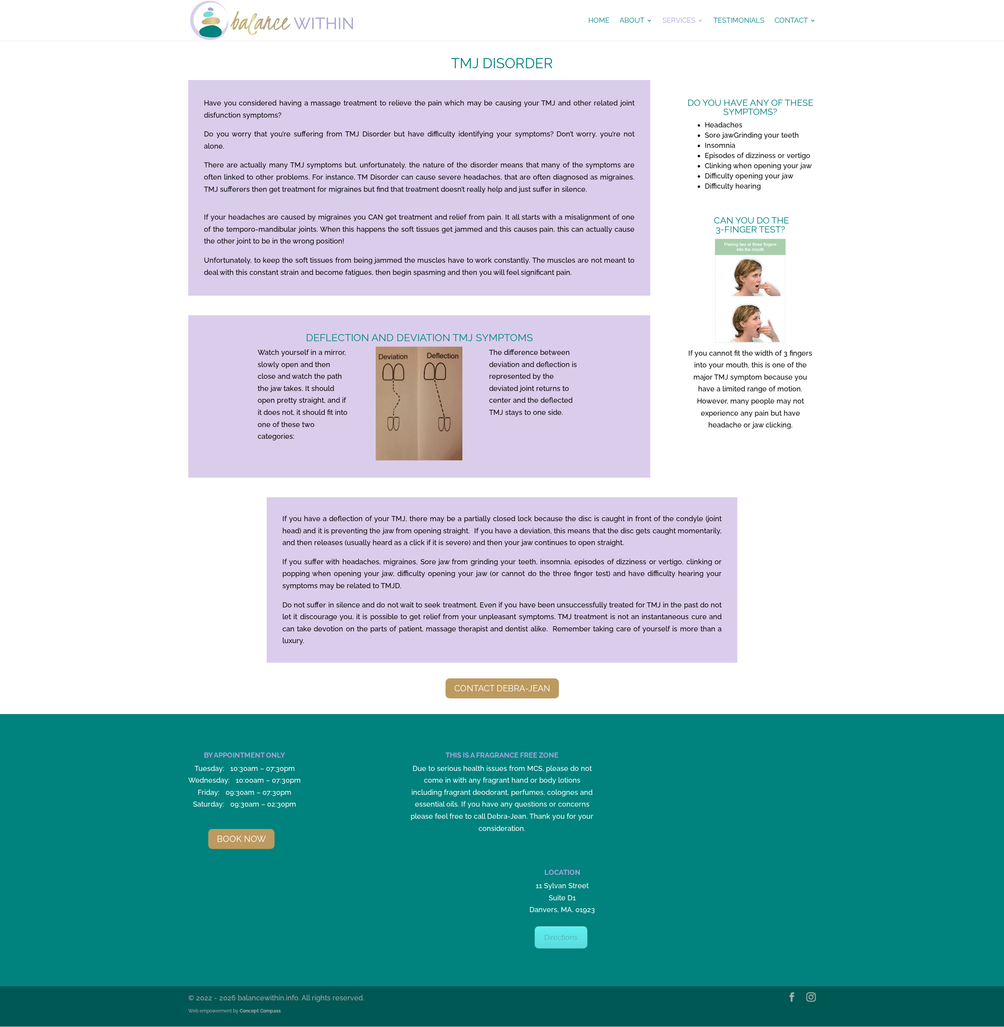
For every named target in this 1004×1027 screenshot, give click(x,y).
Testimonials (738, 21)
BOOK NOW (241, 839)
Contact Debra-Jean (502, 688)
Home (598, 21)
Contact (791, 21)
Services (678, 21)
